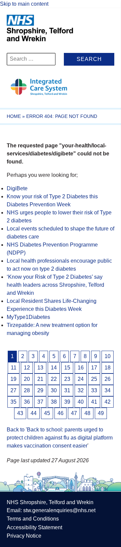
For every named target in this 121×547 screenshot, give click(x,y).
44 (34, 413)
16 (81, 367)
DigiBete (17, 188)
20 (27, 379)
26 (108, 379)
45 (47, 413)
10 (108, 356)
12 (27, 367)
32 (81, 390)
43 (20, 413)
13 (40, 367)
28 (27, 390)
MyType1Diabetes (28, 317)
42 (108, 402)
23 (67, 379)
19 (13, 379)
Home (14, 116)
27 (13, 390)
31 (67, 390)
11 (13, 367)
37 (40, 402)
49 (101, 413)
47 (74, 413)
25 (94, 379)
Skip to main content (24, 4)
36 (27, 402)
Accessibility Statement (34, 527)
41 (94, 402)
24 (81, 379)
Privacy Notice (24, 536)
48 (87, 413)
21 (40, 379)
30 (54, 390)
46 (60, 413)
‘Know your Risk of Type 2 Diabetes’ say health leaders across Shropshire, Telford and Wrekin (55, 285)
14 (54, 367)
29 (40, 390)
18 (108, 367)
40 (81, 402)
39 (67, 402)
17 (94, 367)
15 (67, 367)
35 (13, 402)
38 (54, 402)
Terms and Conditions (33, 519)
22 (54, 379)
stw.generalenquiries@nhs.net (59, 510)
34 (108, 390)
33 (94, 390)
